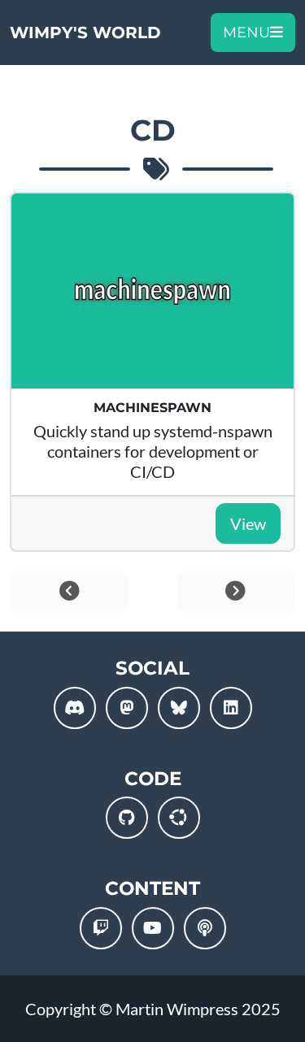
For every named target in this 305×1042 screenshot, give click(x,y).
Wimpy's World (85, 32)
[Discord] (75, 708)
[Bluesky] (179, 708)
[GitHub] (127, 818)
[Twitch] (101, 928)
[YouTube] (153, 928)
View (248, 523)
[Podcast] (205, 928)
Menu (246, 32)
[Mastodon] (127, 708)
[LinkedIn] (231, 708)
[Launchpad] (179, 818)
